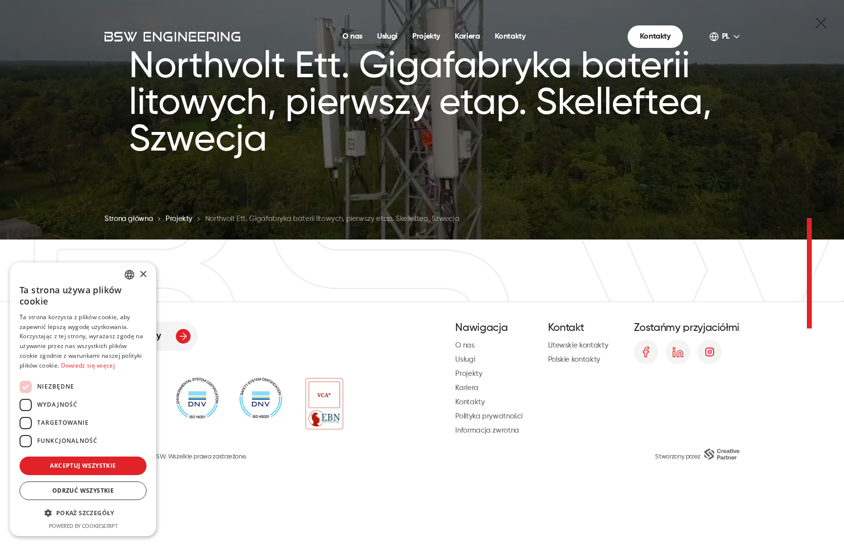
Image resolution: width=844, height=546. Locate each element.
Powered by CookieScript (83, 525)
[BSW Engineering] (172, 36)
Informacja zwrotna (487, 430)
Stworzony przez (677, 457)
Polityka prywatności (488, 416)
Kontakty (510, 37)
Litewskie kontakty (578, 345)
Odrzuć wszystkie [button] (83, 490)
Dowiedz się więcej (88, 365)
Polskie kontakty (574, 359)
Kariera (467, 37)
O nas (352, 37)
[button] (83, 513)
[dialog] (83, 399)
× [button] (143, 274)
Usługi (387, 37)
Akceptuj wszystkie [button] (83, 465)
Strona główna (129, 218)
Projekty (426, 37)
